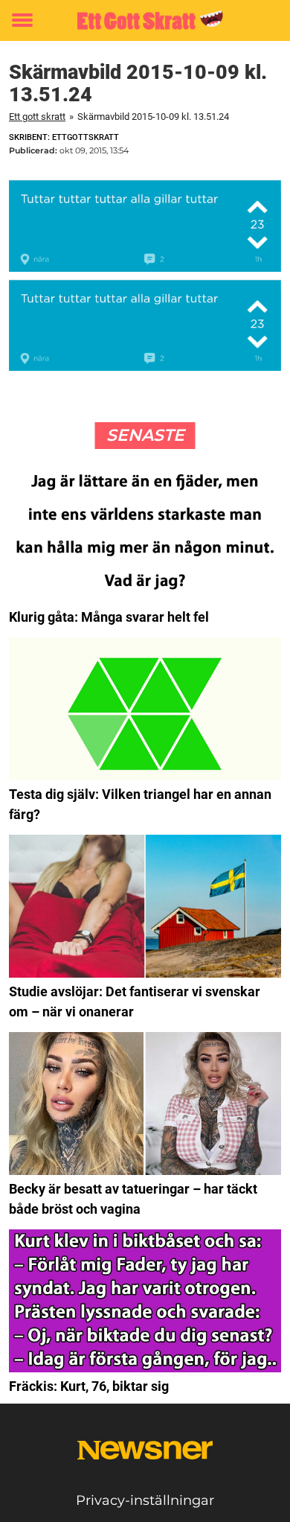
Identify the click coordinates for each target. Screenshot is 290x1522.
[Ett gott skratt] (145, 20)
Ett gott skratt (37, 116)
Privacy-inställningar (145, 1500)
